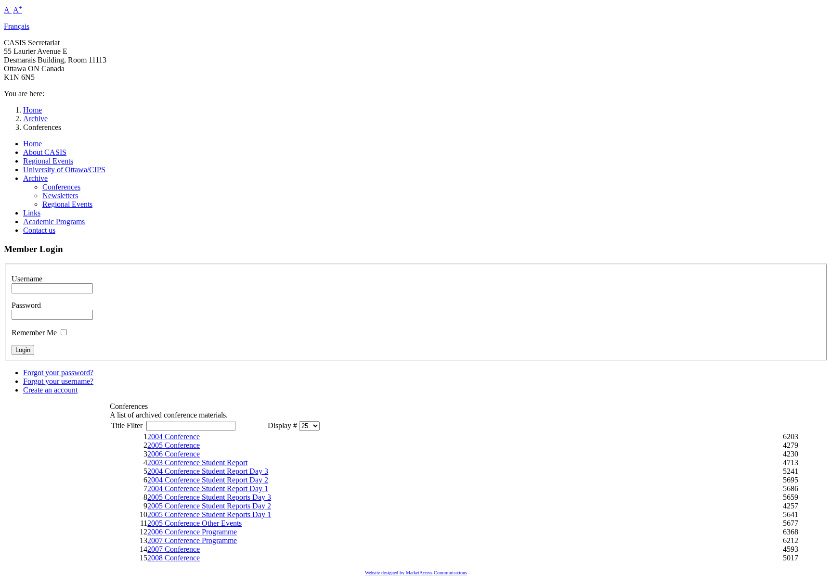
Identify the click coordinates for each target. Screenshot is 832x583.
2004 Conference (173, 436)
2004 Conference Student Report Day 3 (207, 471)
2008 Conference (173, 558)
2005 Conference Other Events (194, 523)
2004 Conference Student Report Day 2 (207, 480)
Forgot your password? (58, 372)
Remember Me (34, 333)
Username (27, 279)
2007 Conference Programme (192, 540)
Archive (35, 118)
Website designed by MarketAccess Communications (416, 572)
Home (32, 110)
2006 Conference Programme (192, 532)
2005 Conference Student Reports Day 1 (209, 514)
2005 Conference (173, 445)
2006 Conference (173, 454)
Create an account (50, 390)
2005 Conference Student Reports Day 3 (209, 497)
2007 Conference (173, 549)
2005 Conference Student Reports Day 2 (209, 506)
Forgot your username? (58, 381)
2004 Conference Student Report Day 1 (207, 488)
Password (26, 305)
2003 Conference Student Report (197, 462)
